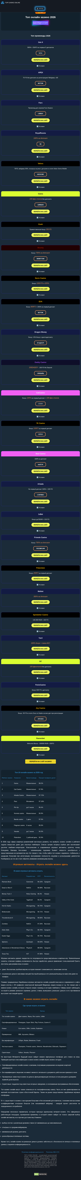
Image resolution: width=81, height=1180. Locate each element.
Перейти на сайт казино (40, 761)
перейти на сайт (41, 60)
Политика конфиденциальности (33, 1152)
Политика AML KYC (52, 1152)
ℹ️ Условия (41, 66)
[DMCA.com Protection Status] (40, 1175)
